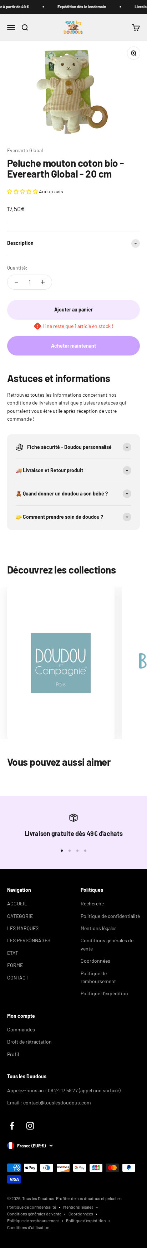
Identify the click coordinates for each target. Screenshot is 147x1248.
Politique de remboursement (98, 977)
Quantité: (17, 268)
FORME (15, 965)
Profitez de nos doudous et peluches (89, 1198)
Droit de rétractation (29, 1042)
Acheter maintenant (73, 346)
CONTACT (18, 977)
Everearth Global (25, 150)
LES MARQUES (23, 928)
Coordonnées (95, 961)
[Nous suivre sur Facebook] (12, 1126)
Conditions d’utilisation (28, 1227)
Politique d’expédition (86, 1220)
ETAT (12, 953)
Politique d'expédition (104, 993)
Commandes (21, 1029)
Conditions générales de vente (107, 944)
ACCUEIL (17, 903)
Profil (13, 1054)
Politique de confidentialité (110, 916)
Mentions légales (99, 928)
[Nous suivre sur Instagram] (30, 1126)
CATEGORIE (20, 916)
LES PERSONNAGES (28, 940)
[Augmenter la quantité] (43, 282)
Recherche (92, 903)
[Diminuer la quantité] (16, 282)
